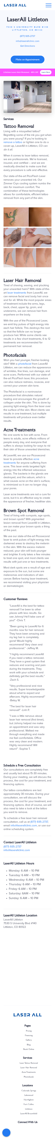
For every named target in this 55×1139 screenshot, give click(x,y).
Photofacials (29, 1076)
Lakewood (28, 1095)
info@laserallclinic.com (27, 41)
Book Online (28, 1049)
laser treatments (16, 292)
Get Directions (27, 46)
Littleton (28, 1108)
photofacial (24, 363)
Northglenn (29, 1099)
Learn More (46, 72)
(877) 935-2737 (27, 36)
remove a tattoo (13, 142)
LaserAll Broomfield (28, 1113)
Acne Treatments (29, 1072)
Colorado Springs (28, 1090)
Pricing (29, 1030)
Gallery (29, 1039)
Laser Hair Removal (28, 1067)
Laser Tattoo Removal (29, 1062)
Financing (29, 1035)
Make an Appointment (27, 59)
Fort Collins (29, 1104)
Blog (29, 1044)
